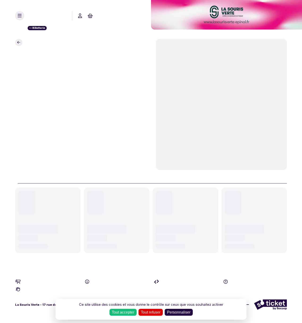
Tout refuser (150, 312)
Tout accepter (123, 312)
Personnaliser (178, 312)
